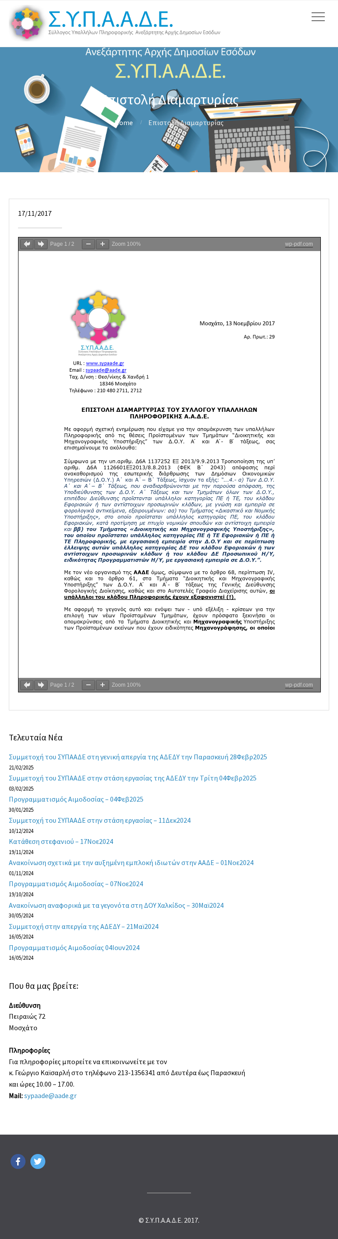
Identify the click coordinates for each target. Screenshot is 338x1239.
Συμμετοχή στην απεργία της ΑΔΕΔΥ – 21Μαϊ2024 (83, 926)
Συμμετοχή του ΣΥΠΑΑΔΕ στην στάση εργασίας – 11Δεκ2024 (100, 820)
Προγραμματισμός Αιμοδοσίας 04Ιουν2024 (74, 947)
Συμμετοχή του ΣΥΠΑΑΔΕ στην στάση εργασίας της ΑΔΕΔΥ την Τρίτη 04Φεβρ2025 (133, 777)
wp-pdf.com (299, 244)
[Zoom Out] (88, 244)
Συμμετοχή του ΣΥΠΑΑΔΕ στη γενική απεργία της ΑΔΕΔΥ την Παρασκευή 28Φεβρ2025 (138, 756)
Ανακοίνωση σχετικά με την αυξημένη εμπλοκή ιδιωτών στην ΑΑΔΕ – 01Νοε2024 (131, 862)
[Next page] (41, 244)
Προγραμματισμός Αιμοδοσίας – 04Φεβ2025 (76, 799)
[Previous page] (26, 244)
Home (123, 122)
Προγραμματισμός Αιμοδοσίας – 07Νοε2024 (76, 883)
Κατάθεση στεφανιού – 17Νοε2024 (61, 841)
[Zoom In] (102, 244)
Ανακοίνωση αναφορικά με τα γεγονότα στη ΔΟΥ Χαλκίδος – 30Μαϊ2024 (116, 905)
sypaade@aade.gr (50, 1095)
